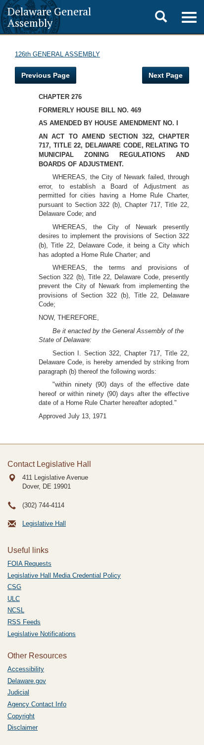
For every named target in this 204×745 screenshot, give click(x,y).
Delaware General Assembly (49, 17)
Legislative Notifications (41, 634)
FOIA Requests (29, 563)
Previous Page (45, 75)
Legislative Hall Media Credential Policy (64, 575)
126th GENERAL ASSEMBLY (57, 54)
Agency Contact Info (36, 704)
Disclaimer (22, 727)
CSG (14, 587)
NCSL (15, 610)
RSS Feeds (24, 622)
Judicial (18, 692)
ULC (13, 598)
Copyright (21, 716)
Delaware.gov (26, 681)
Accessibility (25, 669)
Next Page (166, 75)
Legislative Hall (44, 523)
